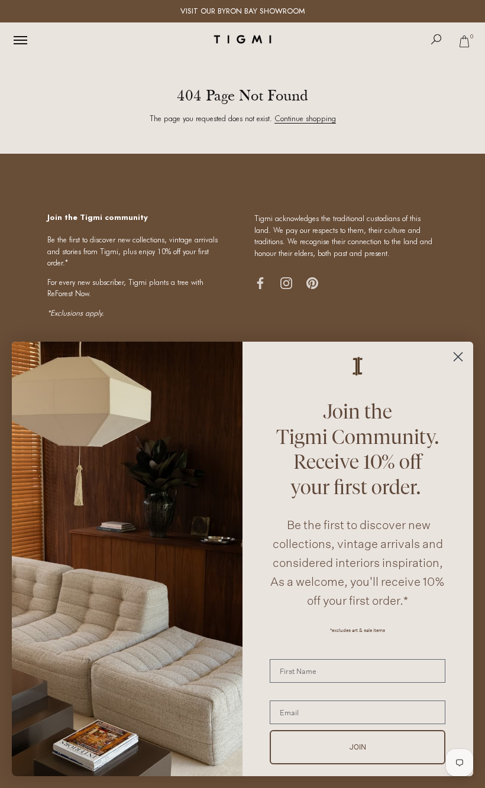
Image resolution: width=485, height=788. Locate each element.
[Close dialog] (458, 356)
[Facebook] (260, 282)
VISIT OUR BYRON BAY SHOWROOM (242, 11)
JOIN (358, 747)
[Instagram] (286, 282)
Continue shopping (305, 118)
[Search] (436, 39)
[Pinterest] (312, 282)
